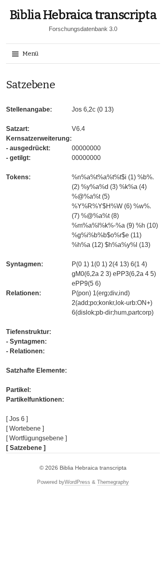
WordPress (77, 482)
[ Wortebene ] (25, 428)
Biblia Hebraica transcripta (83, 15)
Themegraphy (113, 482)
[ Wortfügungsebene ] (36, 438)
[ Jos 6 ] (17, 418)
